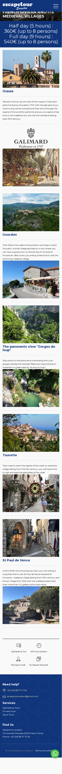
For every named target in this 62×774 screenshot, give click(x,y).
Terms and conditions (45, 750)
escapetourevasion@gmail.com (22, 696)
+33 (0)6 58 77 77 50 (17, 690)
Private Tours (9, 711)
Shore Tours (8, 714)
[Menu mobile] (55, 6)
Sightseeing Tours (11, 707)
